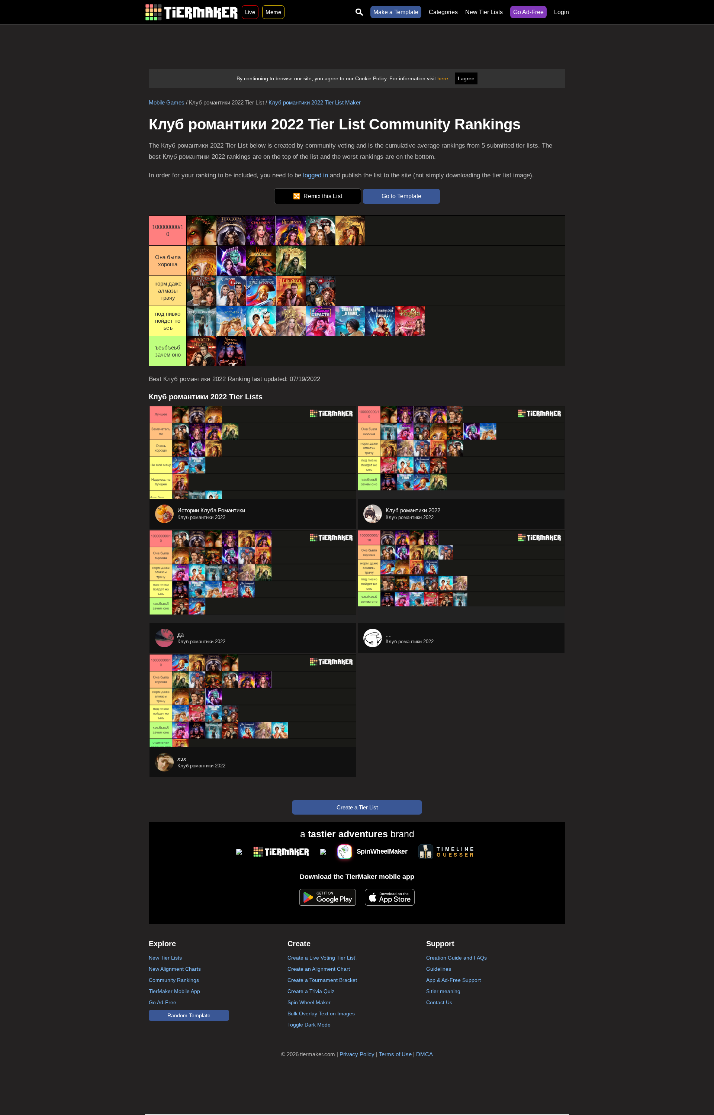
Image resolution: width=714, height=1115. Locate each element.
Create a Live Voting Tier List (321, 958)
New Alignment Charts (175, 969)
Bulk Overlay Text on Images (321, 1013)
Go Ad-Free (528, 12)
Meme (273, 12)
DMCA (424, 1054)
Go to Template (401, 196)
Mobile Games (166, 102)
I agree (466, 78)
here (442, 78)
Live (250, 12)
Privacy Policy (357, 1054)
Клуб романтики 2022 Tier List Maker (314, 102)
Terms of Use (395, 1054)
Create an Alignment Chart (318, 969)
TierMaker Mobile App (174, 991)
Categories (443, 12)
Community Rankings (174, 980)
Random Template (188, 1015)
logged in (315, 175)
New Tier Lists (484, 12)
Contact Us (439, 1002)
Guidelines (438, 969)
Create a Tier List (357, 807)
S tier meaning (443, 991)
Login (561, 12)
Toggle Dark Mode (309, 1025)
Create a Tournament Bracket (322, 980)
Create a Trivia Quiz (310, 991)
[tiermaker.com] (191, 12)
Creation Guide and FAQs (456, 958)
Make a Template (395, 12)
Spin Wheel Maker (309, 1002)
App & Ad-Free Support (453, 980)
